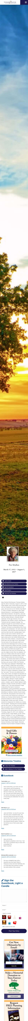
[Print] (3, 597)
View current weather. (14, 755)
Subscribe (14, 966)
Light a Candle (7, 581)
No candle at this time (9, 926)
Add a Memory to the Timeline (11, 584)
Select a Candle (7, 913)
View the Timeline (10, 765)
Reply (2, 802)
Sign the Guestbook (9, 587)
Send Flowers (7, 590)
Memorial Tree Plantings (10, 593)
